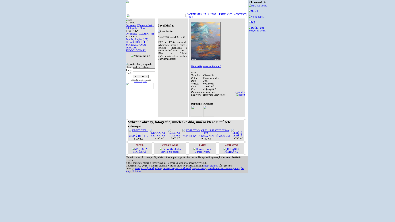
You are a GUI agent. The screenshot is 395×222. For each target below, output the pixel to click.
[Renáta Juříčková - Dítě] (252, 22)
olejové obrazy (199, 168)
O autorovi (131, 25)
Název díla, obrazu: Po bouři (206, 66)
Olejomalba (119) (134, 33)
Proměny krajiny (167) (137, 39)
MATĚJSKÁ (139, 151)
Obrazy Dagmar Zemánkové (177, 168)
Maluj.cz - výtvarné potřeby (148, 168)
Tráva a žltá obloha (170, 151)
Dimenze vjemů (202, 151)
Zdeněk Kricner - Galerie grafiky (223, 168)
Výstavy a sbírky (145, 25)
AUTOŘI (212, 14)
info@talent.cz (210, 165)
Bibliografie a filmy (135, 28)
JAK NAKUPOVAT (136, 44)
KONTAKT (240, 14)
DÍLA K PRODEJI (135, 42)
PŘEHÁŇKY (231, 151)
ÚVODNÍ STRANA (196, 14)
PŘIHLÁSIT (225, 14)
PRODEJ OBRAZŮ (136, 50)
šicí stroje (136, 171)
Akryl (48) (148, 33)
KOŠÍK (189, 17)
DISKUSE (131, 47)
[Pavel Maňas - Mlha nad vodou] (258, 5)
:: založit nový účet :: (140, 82)
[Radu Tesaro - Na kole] (254, 11)
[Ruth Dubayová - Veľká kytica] (256, 16)
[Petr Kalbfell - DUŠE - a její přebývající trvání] (259, 30)
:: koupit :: (240, 92)
